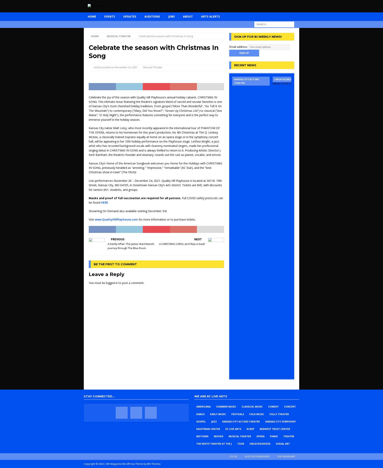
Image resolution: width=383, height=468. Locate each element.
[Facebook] (122, 413)
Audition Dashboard (257, 456)
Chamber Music (226, 406)
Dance (200, 414)
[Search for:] (274, 24)
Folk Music (256, 414)
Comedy (273, 406)
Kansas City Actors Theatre (241, 421)
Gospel (201, 421)
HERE (104, 202)
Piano (274, 436)
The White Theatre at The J (214, 443)
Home (92, 16)
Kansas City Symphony (280, 421)
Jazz (214, 421)
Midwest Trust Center (275, 429)
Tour (240, 443)
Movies (218, 436)
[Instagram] (151, 413)
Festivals (237, 414)
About (188, 16)
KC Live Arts (233, 429)
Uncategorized (260, 443)
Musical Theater (153, 67)
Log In (233, 456)
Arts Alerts (210, 16)
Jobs (171, 16)
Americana (203, 406)
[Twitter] (136, 413)
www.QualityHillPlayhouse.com (116, 219)
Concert (290, 406)
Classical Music (252, 406)
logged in (112, 283)
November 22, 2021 (126, 67)
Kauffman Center (208, 429)
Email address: (239, 47)
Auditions (152, 16)
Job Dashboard (286, 456)
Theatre (288, 436)
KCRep (250, 429)
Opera (260, 436)
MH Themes (153, 464)
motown (202, 436)
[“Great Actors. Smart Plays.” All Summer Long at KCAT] (251, 226)
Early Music (218, 414)
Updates (129, 16)
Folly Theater (279, 414)
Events (109, 16)
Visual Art (283, 443)
